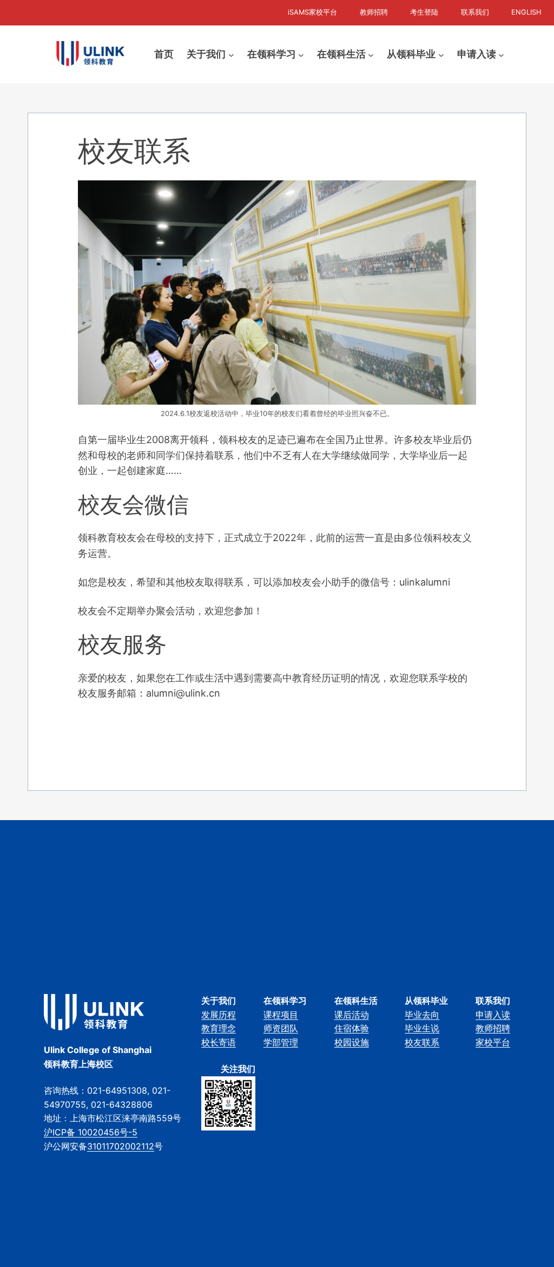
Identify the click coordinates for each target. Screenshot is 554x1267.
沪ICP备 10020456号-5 (90, 1132)
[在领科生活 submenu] (371, 54)
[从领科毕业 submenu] (441, 54)
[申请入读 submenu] (501, 54)
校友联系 (422, 1042)
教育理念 (218, 1028)
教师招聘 (493, 1028)
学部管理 (280, 1042)
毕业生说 (422, 1028)
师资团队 (280, 1028)
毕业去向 (422, 1014)
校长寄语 (218, 1042)
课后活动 (351, 1014)
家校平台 (493, 1042)
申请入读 (493, 1014)
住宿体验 (351, 1028)
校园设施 (351, 1042)
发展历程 (218, 1014)
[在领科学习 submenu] (301, 54)
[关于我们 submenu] (231, 54)
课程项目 (280, 1014)
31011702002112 (120, 1146)
